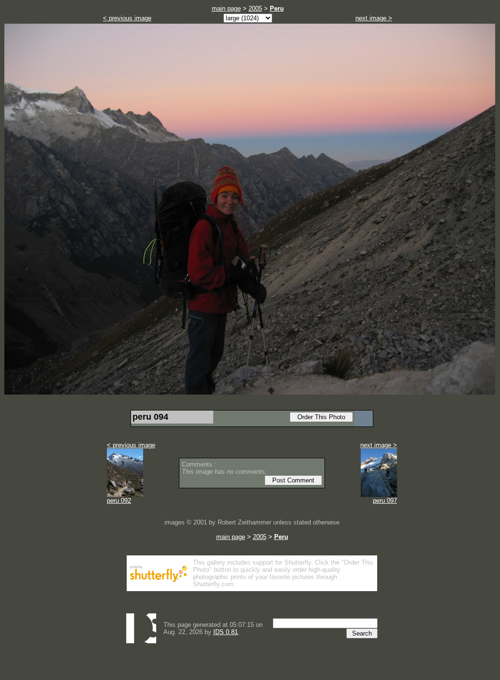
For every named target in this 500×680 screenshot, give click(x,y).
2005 (255, 8)
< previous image (127, 18)
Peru (277, 8)
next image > (373, 18)
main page (226, 8)
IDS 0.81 (225, 632)
